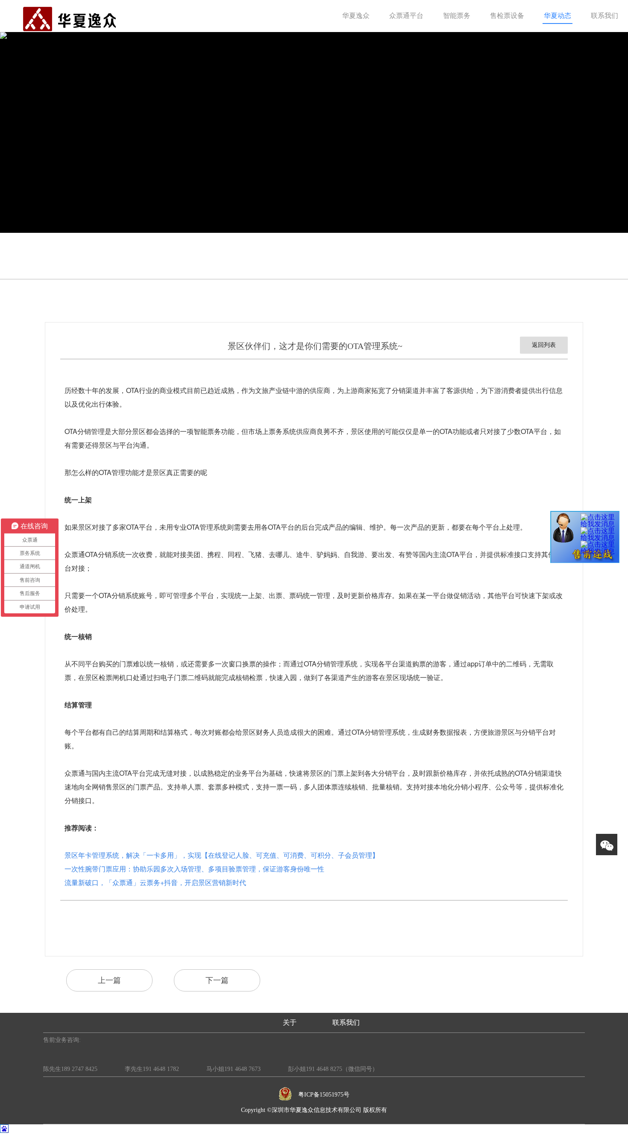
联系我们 (604, 15)
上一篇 (109, 980)
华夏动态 (557, 15)
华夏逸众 (356, 15)
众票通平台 (406, 15)
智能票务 (456, 15)
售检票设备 (507, 15)
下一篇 (217, 980)
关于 (289, 1022)
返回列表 (544, 345)
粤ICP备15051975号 (323, 1094)
